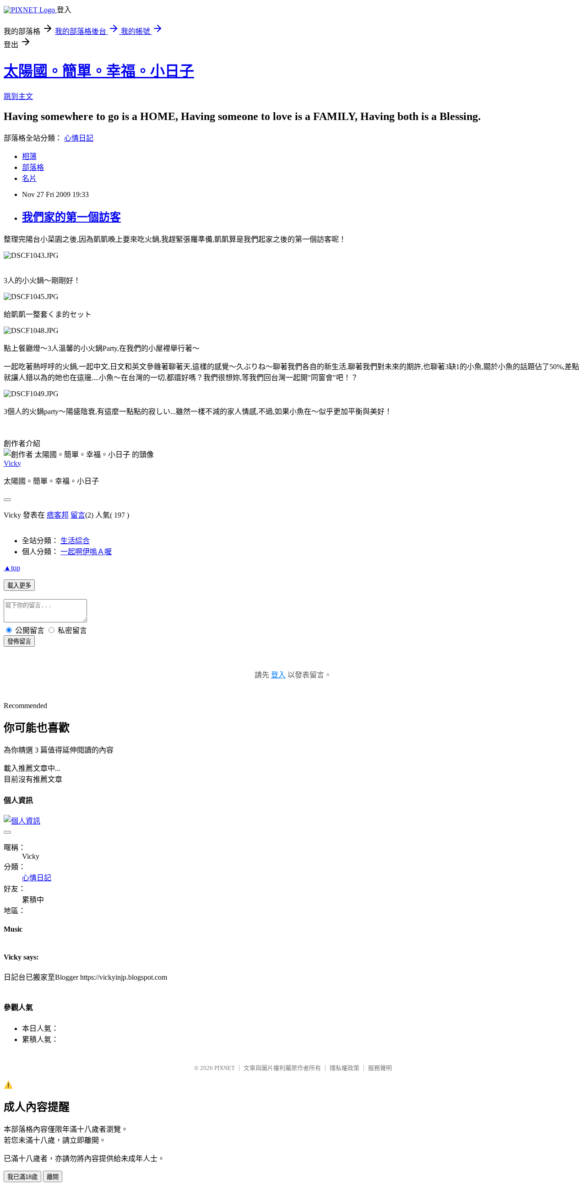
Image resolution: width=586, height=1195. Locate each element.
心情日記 (78, 138)
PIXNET (224, 1067)
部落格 (33, 167)
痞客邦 (58, 515)
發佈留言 (19, 641)
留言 (78, 515)
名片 (29, 178)
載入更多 (19, 585)
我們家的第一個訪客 (71, 217)
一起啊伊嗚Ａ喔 (86, 552)
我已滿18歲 (22, 1176)
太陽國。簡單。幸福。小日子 (99, 71)
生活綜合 (75, 541)
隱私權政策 (344, 1067)
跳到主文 (18, 96)
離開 (53, 1176)
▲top (12, 568)
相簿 (29, 156)
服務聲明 (380, 1067)
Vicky (12, 463)
